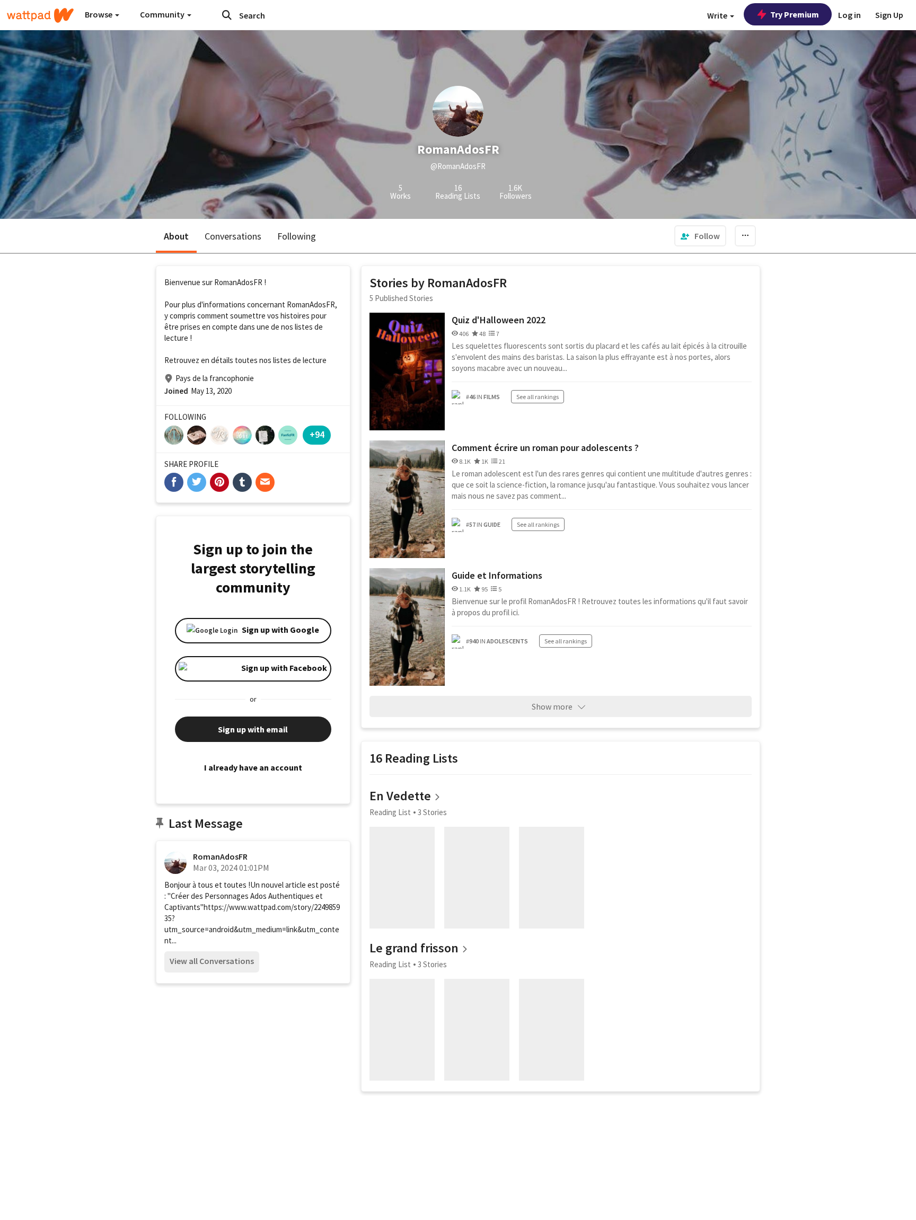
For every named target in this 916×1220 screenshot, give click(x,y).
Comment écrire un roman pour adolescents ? (545, 447)
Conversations (233, 236)
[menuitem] (700, 235)
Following (296, 236)
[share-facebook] (173, 482)
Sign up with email (253, 729)
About (176, 236)
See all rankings (537, 397)
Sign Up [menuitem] (889, 15)
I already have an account (253, 767)
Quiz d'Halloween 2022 (498, 320)
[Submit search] (227, 14)
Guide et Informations (497, 575)
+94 (317, 434)
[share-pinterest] (219, 482)
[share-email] (265, 482)
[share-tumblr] (242, 482)
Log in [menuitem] (849, 15)
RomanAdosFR (220, 856)
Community (163, 14)
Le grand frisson (414, 948)
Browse (99, 14)
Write (718, 15)
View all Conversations (212, 961)
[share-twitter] (196, 482)
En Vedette (400, 796)
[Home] (40, 15)
